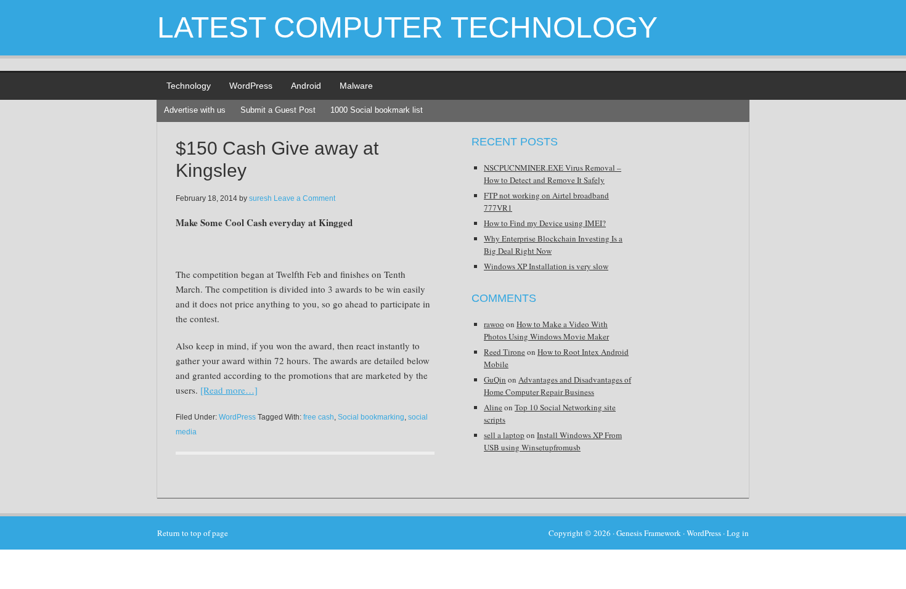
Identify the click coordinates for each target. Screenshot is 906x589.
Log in (738, 532)
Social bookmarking (371, 417)
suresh (260, 198)
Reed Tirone (504, 351)
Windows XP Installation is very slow (546, 266)
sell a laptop (504, 435)
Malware (356, 86)
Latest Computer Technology (407, 27)
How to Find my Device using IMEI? (545, 223)
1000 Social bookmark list (376, 110)
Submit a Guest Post (278, 110)
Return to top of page (192, 532)
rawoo (494, 324)
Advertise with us (195, 110)
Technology (188, 86)
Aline (493, 407)
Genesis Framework (648, 532)
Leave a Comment (304, 198)
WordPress (250, 86)
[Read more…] (229, 390)
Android (306, 86)
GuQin (495, 379)
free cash (318, 417)
